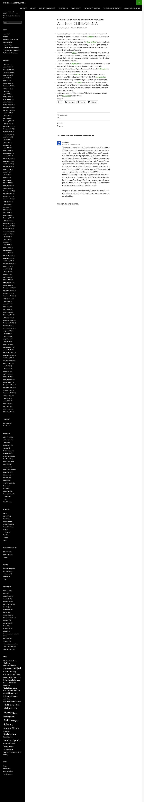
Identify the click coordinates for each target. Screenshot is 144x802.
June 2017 (6, 91)
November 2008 (8, 355)
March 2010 (7, 312)
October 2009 (7, 325)
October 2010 (7, 293)
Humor (5, 612)
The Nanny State (8, 646)
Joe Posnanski (7, 467)
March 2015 (7, 150)
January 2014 (7, 188)
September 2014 (8, 166)
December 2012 (8, 223)
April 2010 (6, 309)
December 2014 (8, 158)
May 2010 (6, 306)
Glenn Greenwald (8, 461)
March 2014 (7, 183)
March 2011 (7, 280)
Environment (16, 680)
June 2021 (6, 64)
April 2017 (6, 94)
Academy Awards (8, 665)
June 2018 (6, 78)
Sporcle (5, 529)
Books (5, 593)
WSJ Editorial (7, 502)
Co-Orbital (23, 8)
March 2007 (7, 409)
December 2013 (8, 191)
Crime (18, 675)
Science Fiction (11, 728)
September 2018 (8, 72)
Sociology (8, 740)
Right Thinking (7, 491)
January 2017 (7, 102)
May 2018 (6, 80)
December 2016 (8, 104)
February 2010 (7, 315)
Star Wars (6, 743)
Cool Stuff (6, 599)
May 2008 (6, 371)
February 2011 (7, 282)
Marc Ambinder (8, 475)
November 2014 (8, 161)
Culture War (7, 601)
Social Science (7, 737)
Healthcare (61, 20)
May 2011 (6, 274)
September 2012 (8, 231)
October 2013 (7, 196)
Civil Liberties (7, 596)
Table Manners (76, 8)
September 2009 (8, 328)
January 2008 (7, 382)
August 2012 (7, 234)
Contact (33, 8)
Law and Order (71, 20)
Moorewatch (7, 477)
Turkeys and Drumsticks (132, 8)
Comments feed (8, 771)
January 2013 (7, 220)
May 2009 (6, 339)
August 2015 (7, 137)
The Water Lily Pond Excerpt (112, 8)
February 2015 (7, 153)
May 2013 (6, 210)
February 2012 (7, 250)
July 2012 (6, 236)
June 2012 (6, 239)
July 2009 (6, 333)
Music (15, 713)
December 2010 (8, 288)
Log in (5, 766)
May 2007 (6, 403)
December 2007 (8, 385)
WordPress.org (7, 774)
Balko (74, 53)
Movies (5, 620)
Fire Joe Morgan (8, 453)
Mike (74, 28)
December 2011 (8, 255)
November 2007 (8, 387)
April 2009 (6, 341)
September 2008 (8, 360)
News (5, 626)
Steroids (12, 743)
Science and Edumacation (94, 20)
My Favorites (7, 623)
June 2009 (6, 336)
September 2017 (8, 86)
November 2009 (8, 323)
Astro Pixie (6, 442)
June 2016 (6, 115)
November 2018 (8, 69)
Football (6, 685)
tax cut (77, 74)
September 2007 (8, 393)
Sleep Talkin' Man (8, 527)
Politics (81, 20)
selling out (103, 69)
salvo (80, 82)
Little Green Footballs (9, 469)
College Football (9, 674)
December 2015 (8, 126)
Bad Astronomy (8, 445)
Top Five (5, 535)
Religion (5, 631)
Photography (9, 716)
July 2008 (6, 366)
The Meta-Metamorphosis (91, 8)
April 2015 (6, 148)
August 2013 (7, 201)
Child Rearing (9, 671)
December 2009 (8, 320)
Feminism (12, 683)
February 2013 (7, 218)
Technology (8, 746)
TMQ (5, 499)
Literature (18, 701)
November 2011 (8, 258)
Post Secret (6, 426)
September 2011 (8, 263)
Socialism (6, 638)
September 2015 (8, 134)
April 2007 (6, 406)
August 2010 (7, 298)
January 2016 (7, 123)
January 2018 (7, 83)
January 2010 (7, 317)
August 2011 (7, 266)
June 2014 (6, 175)
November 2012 (8, 226)
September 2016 (8, 110)
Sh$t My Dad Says (8, 524)
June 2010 (6, 304)
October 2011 (7, 261)
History (7, 696)
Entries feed (6, 768)
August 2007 (7, 395)
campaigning (101, 77)
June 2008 (6, 368)
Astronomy (7, 668)
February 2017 (7, 99)
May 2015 (6, 145)
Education (7, 680)
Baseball (16, 668)
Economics (16, 677)
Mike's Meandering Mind (14, 2)
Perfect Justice (63, 8)
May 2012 (6, 242)
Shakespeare (10, 734)
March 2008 (7, 376)
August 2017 (7, 88)
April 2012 (6, 245)
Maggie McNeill (7, 472)
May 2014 (6, 177)
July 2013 (6, 204)
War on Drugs (8, 752)
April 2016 (6, 118)
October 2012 (7, 228)
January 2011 (7, 285)
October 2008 (7, 358)
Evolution (6, 683)
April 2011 (6, 277)
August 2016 (7, 113)
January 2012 (7, 253)
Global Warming (10, 688)
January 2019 (7, 67)
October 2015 (7, 131)
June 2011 (6, 271)
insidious (90, 36)
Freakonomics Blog (9, 456)
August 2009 (7, 331)
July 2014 (6, 172)
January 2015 (7, 156)
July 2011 (6, 269)
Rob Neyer (6, 576)
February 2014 (7, 185)
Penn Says (6, 486)
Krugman (60, 124)
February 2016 (7, 121)
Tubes (62, 116)
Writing (5, 754)
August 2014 (7, 169)
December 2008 (8, 352)
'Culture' (5, 591)
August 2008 (7, 363)
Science (8, 724)
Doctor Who (7, 677)
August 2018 (7, 75)
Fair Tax (5, 607)
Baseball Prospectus (9, 568)
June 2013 (6, 207)
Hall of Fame (16, 690)
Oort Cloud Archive (9, 483)
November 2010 (8, 290)
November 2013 (8, 193)
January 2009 (7, 350)
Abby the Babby (8, 437)
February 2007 (7, 412)
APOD (5, 513)
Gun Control (7, 690)
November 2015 (8, 129)
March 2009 (7, 344)
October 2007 (7, 390)
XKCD (5, 540)
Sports (5, 641)
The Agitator (7, 496)
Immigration (7, 615)
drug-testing (91, 42)
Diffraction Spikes (8, 451)
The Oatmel (6, 532)
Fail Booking (7, 516)
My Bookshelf (7, 423)
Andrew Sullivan (8, 440)
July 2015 (6, 139)
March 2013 (7, 215)
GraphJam (6, 519)
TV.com (5, 537)
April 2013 (6, 212)
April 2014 (6, 180)
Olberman (75, 63)
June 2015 (6, 142)
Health (5, 693)
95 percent (66, 96)
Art (15, 665)
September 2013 (8, 199)
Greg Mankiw (7, 464)
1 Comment (83, 28)
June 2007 (6, 401)
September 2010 (8, 296)
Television (8, 749)
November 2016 (8, 107)
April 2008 (6, 374)
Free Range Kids (8, 459)
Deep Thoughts (7, 604)
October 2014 (7, 164)
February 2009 (7, 347)
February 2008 (7, 379)
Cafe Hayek (6, 448)
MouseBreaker (7, 521)
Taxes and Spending (9, 644)
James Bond (6, 699)
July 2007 (6, 398)
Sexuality (6, 731)
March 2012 (7, 247)
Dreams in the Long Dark (47, 8)
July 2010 (6, 301)
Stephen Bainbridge (9, 494)
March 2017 (7, 96)
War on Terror (7, 649)
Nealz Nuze (6, 480)
